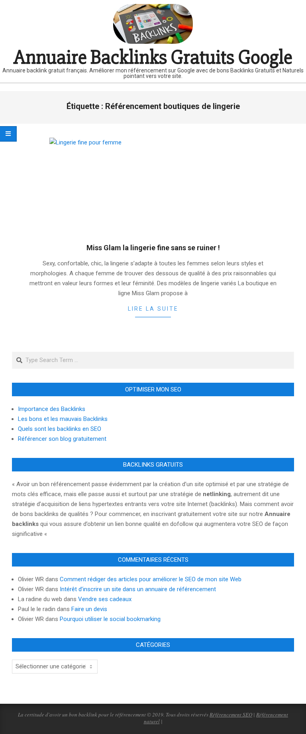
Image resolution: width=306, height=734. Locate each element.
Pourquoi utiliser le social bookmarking (110, 619)
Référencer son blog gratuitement (62, 438)
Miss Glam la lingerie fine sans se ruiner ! (153, 247)
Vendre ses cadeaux (104, 599)
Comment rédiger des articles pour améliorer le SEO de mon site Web (150, 579)
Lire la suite (153, 309)
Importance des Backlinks (51, 409)
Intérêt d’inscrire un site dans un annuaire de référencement (138, 589)
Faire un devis (89, 609)
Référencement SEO (231, 714)
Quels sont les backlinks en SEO (59, 428)
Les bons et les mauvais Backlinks (63, 418)
